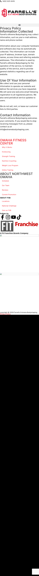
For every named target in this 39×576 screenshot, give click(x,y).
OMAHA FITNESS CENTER (13, 141)
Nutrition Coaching (9, 161)
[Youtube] (13, 217)
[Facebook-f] (2, 217)
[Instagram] (8, 217)
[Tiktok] (19, 217)
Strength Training (8, 156)
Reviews (5, 190)
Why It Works (7, 147)
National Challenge (9, 206)
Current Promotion (9, 194)
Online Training (7, 170)
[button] (19, 25)
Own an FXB (6, 210)
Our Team (5, 185)
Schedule (5, 181)
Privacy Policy (5, 314)
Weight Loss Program (10, 165)
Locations (5, 201)
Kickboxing (6, 152)
